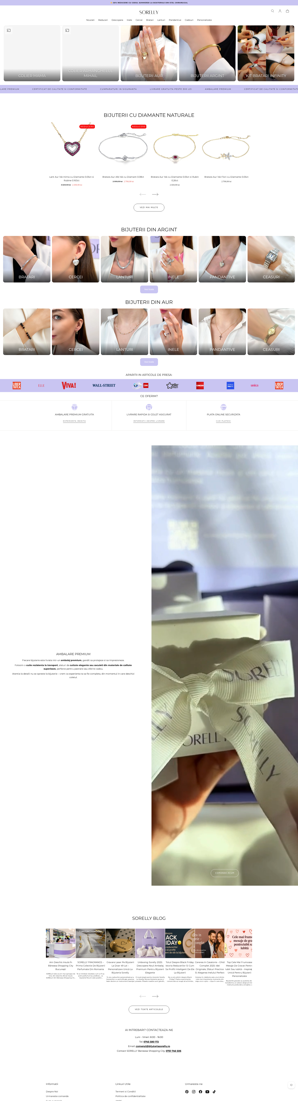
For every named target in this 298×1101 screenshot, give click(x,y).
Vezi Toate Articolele (149, 1009)
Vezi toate (149, 289)
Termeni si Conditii (125, 1091)
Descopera (117, 20)
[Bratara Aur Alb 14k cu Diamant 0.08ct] (123, 147)
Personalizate (204, 20)
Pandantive (175, 20)
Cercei (139, 20)
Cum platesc (223, 421)
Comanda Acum (224, 873)
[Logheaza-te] (280, 11)
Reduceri (103, 20)
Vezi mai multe (149, 207)
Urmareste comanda (57, 1096)
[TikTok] (214, 1091)
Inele (129, 20)
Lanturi (161, 20)
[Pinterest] (186, 1091)
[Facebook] (200, 1091)
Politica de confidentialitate (130, 1096)
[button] (272, 11)
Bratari (150, 20)
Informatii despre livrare (149, 421)
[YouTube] (207, 1091)
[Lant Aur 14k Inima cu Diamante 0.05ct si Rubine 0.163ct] (71, 147)
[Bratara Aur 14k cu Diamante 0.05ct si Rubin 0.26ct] (175, 147)
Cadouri (189, 20)
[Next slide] (155, 194)
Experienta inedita (74, 421)
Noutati (90, 20)
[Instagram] (193, 1091)
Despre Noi (52, 1091)
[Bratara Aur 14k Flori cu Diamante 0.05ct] (226, 147)
